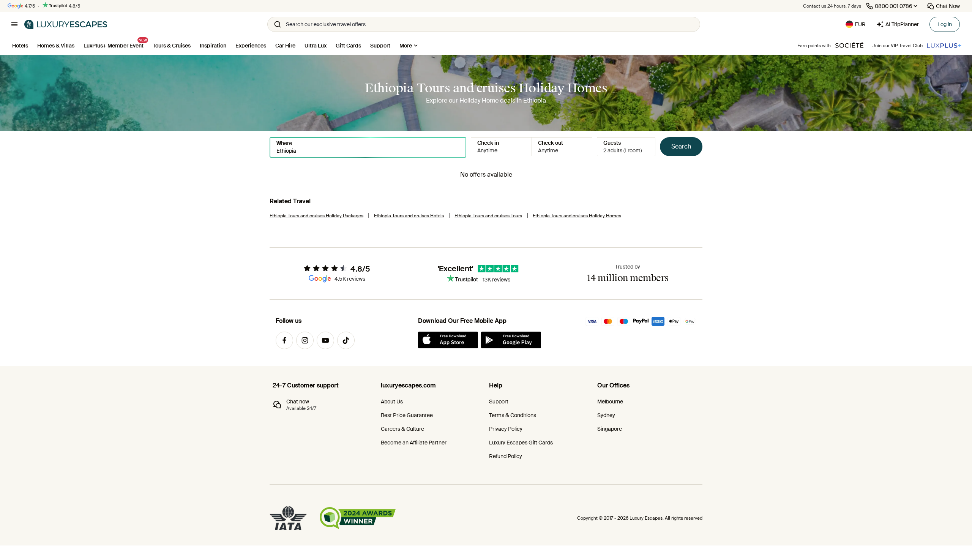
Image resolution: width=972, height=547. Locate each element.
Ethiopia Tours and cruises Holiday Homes (577, 216)
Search (681, 146)
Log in (944, 24)
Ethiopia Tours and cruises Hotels (409, 216)
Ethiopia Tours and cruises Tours (488, 216)
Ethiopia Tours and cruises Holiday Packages (316, 216)
